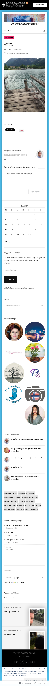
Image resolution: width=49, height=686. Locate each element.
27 (12, 234)
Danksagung (9, 497)
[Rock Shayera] (35, 352)
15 (24, 224)
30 (30, 234)
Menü (9, 31)
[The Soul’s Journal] (14, 373)
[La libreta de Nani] (14, 415)
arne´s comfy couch (24, 24)
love (22, 509)
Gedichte (20, 505)
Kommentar (35, 192)
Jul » (11, 242)
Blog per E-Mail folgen (12, 252)
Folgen (10, 279)
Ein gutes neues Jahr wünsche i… (30, 439)
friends (22, 501)
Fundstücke (30, 501)
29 (24, 234)
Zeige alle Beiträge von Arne (15, 155)
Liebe (18, 509)
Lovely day (10, 547)
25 (41, 229)
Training (34, 509)
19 (6, 229)
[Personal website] (5, 159)
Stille (20, 467)
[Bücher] (32, 662)
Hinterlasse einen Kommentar (17, 53)
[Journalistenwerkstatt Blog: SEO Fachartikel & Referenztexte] (14, 394)
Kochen (38, 505)
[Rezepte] (27, 662)
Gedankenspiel (10, 505)
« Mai (6, 242)
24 (35, 229)
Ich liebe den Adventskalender (17, 525)
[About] (22, 662)
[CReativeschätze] (14, 352)
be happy (21, 493)
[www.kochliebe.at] (14, 332)
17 (35, 224)
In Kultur (9, 532)
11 (41, 219)
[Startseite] (16, 662)
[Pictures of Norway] (35, 394)
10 (35, 219)
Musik (27, 509)
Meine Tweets (9, 598)
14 (18, 224)
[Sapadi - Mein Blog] (35, 332)
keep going (29, 505)
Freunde (14, 501)
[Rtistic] (35, 373)
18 (41, 224)
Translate (20, 582)
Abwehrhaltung (10, 493)
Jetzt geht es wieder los (15, 539)
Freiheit (7, 501)
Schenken (40, 5)
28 (18, 234)
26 (6, 234)
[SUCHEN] (43, 30)
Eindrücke (9, 38)
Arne (8, 50)
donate (18, 497)
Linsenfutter (16, 476)
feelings (35, 497)
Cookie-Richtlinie (19, 676)
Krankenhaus (9, 509)
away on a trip (16, 448)
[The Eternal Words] (35, 415)
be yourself (30, 493)
